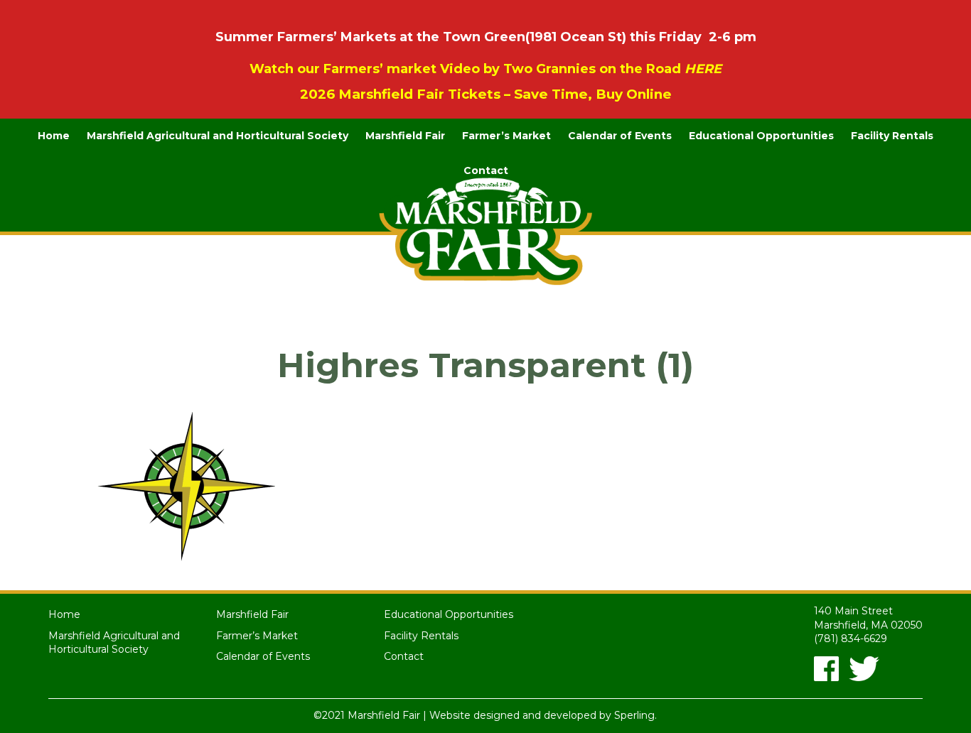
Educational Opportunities (761, 135)
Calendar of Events (620, 135)
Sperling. (635, 715)
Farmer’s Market (506, 135)
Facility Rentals (892, 135)
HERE (703, 69)
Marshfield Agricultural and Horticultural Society (217, 135)
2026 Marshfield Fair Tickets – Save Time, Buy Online (486, 94)
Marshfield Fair (405, 135)
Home (54, 135)
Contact (485, 170)
